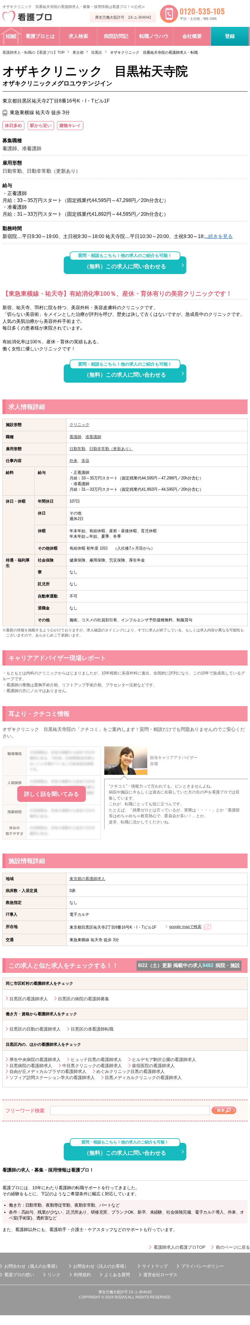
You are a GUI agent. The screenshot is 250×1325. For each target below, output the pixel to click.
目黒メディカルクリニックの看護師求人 (143, 1077)
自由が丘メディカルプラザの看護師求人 (47, 1071)
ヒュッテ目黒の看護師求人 (96, 1059)
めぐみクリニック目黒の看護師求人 (130, 1071)
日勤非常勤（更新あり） (111, 448)
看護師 (75, 437)
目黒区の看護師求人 (28, 998)
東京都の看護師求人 (87, 878)
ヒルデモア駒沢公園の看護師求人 (164, 1059)
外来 (73, 460)
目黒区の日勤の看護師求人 (35, 1029)
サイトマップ (155, 1266)
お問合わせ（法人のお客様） (101, 1266)
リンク (54, 1274)
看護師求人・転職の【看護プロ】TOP (33, 52)
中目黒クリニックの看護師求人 (92, 1065)
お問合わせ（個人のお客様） (32, 1266)
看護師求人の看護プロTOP (179, 1247)
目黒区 (96, 52)
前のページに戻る (233, 1247)
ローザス (168, 1274)
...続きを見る (219, 236)
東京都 (78, 52)
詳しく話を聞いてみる (51, 794)
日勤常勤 (77, 448)
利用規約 (82, 1274)
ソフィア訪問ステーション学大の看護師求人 (52, 1077)
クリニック (79, 424)
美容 (85, 460)
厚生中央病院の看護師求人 (35, 1059)
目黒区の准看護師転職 (92, 1029)
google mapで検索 (185, 926)
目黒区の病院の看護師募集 (83, 998)
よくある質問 (117, 1274)
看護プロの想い (19, 1274)
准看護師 (93, 437)
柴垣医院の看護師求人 (153, 1065)
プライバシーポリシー (202, 1266)
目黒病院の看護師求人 (30, 1065)
